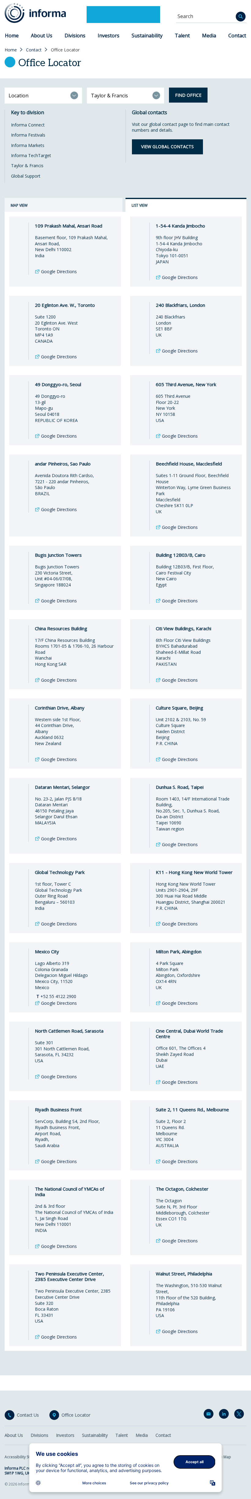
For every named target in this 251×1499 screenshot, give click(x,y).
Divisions (75, 35)
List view (140, 205)
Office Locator (76, 1415)
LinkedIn (225, 1415)
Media (209, 35)
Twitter (240, 1415)
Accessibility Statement (24, 1456)
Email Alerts (210, 1415)
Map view (19, 205)
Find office (188, 95)
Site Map (223, 1456)
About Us (41, 35)
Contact (237, 35)
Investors (108, 35)
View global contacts (167, 146)
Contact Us (28, 1415)
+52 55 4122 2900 (56, 996)
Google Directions (59, 271)
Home (12, 35)
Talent (182, 35)
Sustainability (147, 35)
